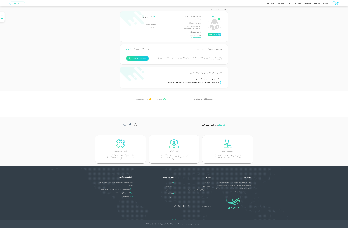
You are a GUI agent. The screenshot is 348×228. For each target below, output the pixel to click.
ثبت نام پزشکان (270, 3)
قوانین (171, 183)
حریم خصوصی (169, 186)
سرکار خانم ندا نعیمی (208, 10)
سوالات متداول (280, 3)
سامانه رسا (325, 3)
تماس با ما (170, 197)
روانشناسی (217, 10)
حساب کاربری (317, 3)
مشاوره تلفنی (151, 28)
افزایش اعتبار (17, 3)
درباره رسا (170, 193)
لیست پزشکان (307, 3)
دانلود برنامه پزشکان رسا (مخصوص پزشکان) (199, 190)
